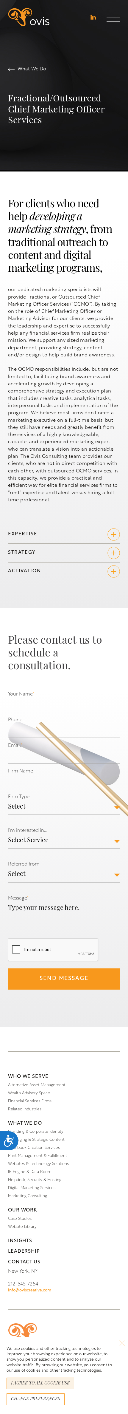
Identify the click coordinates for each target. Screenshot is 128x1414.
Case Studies (20, 1219)
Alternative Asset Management (36, 1085)
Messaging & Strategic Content (36, 1140)
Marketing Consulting (27, 1196)
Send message (64, 979)
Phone (15, 720)
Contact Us (24, 1262)
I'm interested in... (27, 830)
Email (15, 745)
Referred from (24, 864)
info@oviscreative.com (29, 1290)
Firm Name (20, 771)
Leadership (24, 1251)
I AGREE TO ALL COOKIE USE (40, 1383)
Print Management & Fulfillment (37, 1156)
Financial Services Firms (29, 1101)
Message (18, 898)
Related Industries (24, 1109)
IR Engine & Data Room (29, 1172)
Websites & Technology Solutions (38, 1164)
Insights (20, 1241)
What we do (25, 1123)
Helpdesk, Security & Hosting (34, 1180)
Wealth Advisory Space (29, 1093)
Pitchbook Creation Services (34, 1148)
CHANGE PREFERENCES (35, 1399)
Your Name (21, 694)
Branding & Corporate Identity (35, 1132)
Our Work (22, 1210)
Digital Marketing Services (31, 1188)
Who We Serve (28, 1076)
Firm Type (18, 797)
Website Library (22, 1227)
